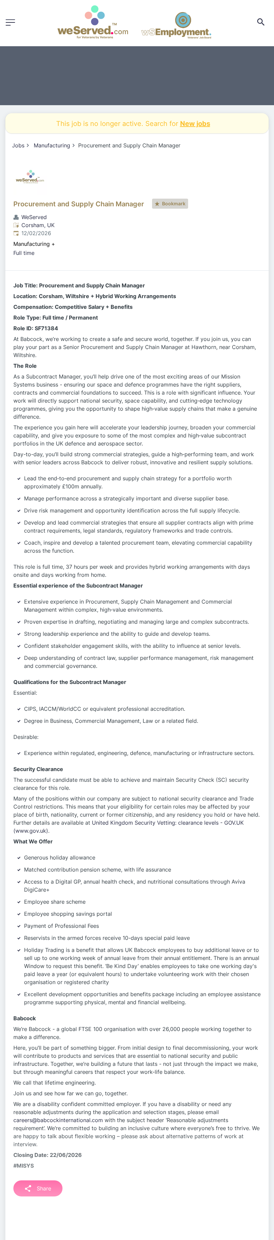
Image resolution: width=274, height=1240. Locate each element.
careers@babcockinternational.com (58, 1120)
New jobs (195, 123)
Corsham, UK (37, 225)
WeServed (34, 217)
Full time (23, 253)
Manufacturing (52, 145)
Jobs (18, 145)
